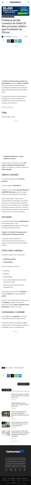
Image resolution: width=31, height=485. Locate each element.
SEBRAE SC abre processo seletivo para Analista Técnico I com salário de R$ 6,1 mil (20, 395)
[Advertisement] (15, 62)
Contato (4, 478)
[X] (12, 41)
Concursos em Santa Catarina (8, 16)
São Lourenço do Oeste (19, 367)
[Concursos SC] (3, 37)
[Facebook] (8, 41)
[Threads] (24, 469)
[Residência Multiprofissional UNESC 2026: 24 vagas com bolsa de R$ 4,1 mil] (6, 405)
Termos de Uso (25, 480)
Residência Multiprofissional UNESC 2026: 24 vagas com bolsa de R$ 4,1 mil (20, 404)
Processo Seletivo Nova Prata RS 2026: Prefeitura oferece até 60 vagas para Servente (19, 424)
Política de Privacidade (22, 478)
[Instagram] (11, 469)
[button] (28, 2)
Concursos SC (9, 36)
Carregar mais (15, 441)
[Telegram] (20, 41)
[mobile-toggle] (2, 2)
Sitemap (19, 480)
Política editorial (11, 478)
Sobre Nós (13, 480)
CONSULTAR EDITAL (8, 107)
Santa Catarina (9, 367)
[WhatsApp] (16, 41)
